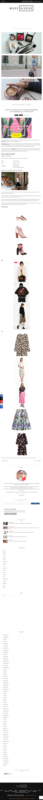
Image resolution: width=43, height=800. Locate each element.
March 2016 (5, 728)
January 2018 (5, 680)
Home (4, 572)
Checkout (10, 790)
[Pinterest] (1, 401)
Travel (4, 585)
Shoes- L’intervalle (4, 206)
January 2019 (5, 658)
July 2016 (4, 719)
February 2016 (5, 730)
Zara (2, 260)
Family (4, 557)
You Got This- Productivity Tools (21, 792)
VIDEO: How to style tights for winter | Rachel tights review (21, 532)
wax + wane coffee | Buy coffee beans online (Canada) (19, 523)
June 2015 (5, 747)
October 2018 (5, 665)
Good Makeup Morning (23, 790)
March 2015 (5, 754)
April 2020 (5, 641)
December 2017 (6, 682)
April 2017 (5, 700)
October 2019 (5, 652)
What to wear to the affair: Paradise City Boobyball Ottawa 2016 (21, 111)
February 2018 (5, 678)
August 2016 (5, 717)
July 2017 (4, 693)
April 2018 (5, 674)
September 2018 (6, 667)
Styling (29, 791)
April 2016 (5, 726)
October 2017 (5, 687)
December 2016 (6, 708)
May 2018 (5, 671)
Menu (3, 1)
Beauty (4, 550)
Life (3, 576)
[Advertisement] (21, 19)
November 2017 (6, 684)
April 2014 (5, 765)
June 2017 (5, 695)
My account (6, 791)
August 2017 (5, 691)
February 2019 (5, 656)
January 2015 (5, 756)
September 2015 (6, 741)
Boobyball (13, 148)
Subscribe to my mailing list (10, 509)
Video (4, 587)
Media (34, 790)
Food (4, 565)
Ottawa (4, 581)
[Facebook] (1, 395)
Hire (31, 790)
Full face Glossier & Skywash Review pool (17, 541)
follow (35, 503)
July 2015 (4, 745)
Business (4, 552)
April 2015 (5, 752)
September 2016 (6, 715)
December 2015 (6, 734)
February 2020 (5, 643)
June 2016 (5, 721)
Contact (16, 790)
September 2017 (6, 689)
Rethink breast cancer (5, 143)
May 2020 (5, 639)
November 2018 (6, 663)
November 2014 (6, 760)
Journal (4, 574)
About (1, 790)
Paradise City (3, 141)
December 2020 (6, 637)
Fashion (4, 559)
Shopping (4, 583)
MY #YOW (39, 790)
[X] (1, 398)
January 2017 (5, 706)
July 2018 (4, 669)
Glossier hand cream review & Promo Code (17, 536)
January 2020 (5, 645)
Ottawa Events (14, 791)
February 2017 (5, 704)
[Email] (1, 404)
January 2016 (5, 732)
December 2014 (6, 758)
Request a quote (22, 791)
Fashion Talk (5, 561)
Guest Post (5, 568)
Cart (6, 790)
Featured (4, 563)
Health (4, 570)
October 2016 (5, 713)
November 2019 (6, 650)
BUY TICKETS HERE (8, 154)
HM (2, 331)
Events (4, 555)
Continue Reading (37, 460)
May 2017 (5, 697)
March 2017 (5, 702)
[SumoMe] (1, 407)
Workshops (34, 791)
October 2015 (5, 739)
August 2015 (5, 743)
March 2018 (5, 676)
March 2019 (5, 654)
